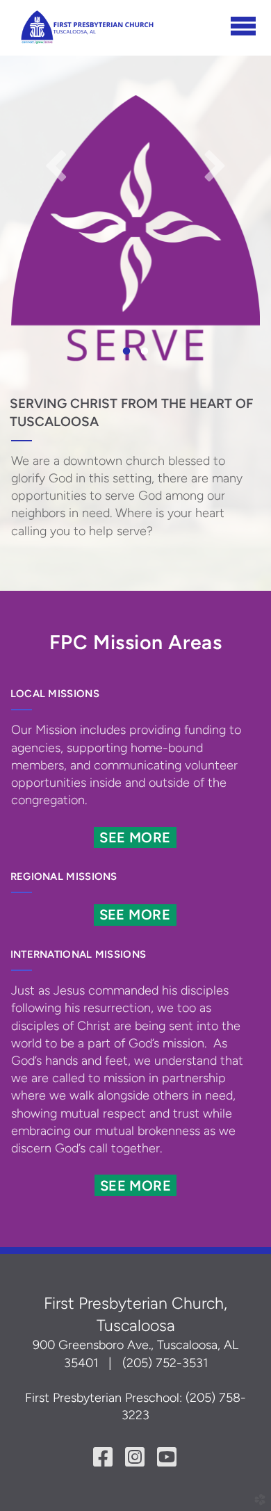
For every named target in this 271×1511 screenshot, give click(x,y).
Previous (56, 164)
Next (214, 164)
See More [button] (134, 837)
